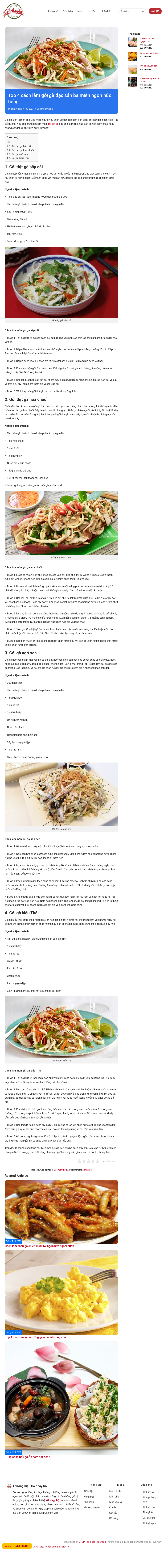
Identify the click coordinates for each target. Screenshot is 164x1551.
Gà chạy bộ (52, 1500)
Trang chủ (53, 11)
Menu (80, 11)
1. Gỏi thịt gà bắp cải (20, 146)
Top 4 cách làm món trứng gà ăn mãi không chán (36, 1337)
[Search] (143, 11)
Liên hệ (106, 11)
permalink (86, 1170)
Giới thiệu (68, 11)
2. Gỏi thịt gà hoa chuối (21, 150)
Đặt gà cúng (149, 1517)
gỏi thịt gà (52, 123)
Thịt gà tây (148, 1492)
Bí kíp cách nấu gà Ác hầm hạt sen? (27, 1457)
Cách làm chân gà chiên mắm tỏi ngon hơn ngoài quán (39, 1246)
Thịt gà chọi (149, 1507)
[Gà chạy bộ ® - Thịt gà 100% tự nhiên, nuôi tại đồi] (18, 11)
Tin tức (91, 11)
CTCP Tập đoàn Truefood (92, 1542)
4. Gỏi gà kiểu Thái (19, 158)
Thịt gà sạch (149, 1523)
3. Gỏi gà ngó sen (18, 154)
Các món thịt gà (45, 109)
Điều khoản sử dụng (50, 1546)
